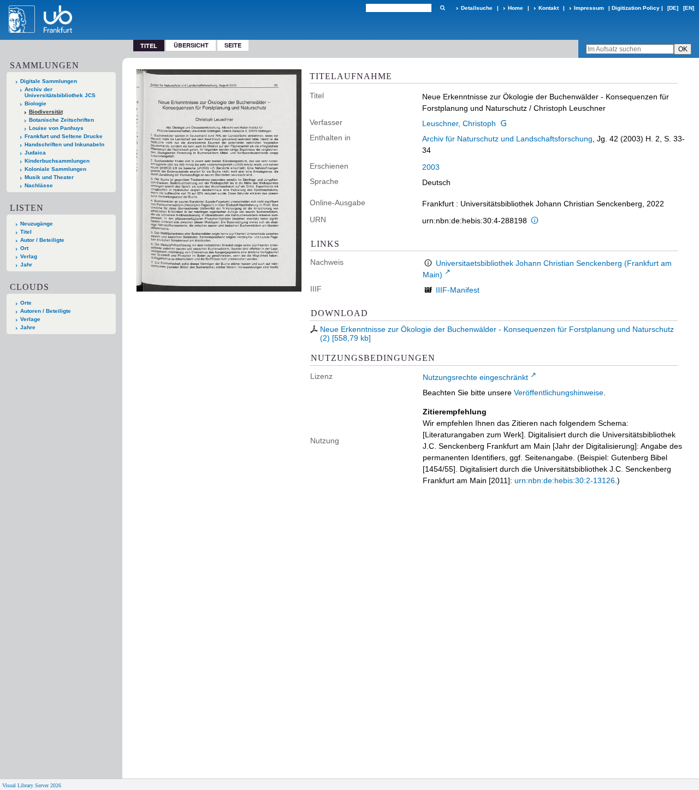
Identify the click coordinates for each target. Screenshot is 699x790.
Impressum (589, 8)
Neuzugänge (36, 224)
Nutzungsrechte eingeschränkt (475, 377)
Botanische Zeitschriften (61, 120)
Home (515, 8)
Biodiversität (46, 112)
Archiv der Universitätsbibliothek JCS (60, 92)
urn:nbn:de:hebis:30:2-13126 (564, 480)
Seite (232, 45)
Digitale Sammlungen (48, 81)
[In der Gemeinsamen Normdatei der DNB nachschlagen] (503, 123)
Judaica (35, 153)
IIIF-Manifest (457, 290)
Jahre (27, 327)
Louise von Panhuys (56, 128)
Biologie (35, 103)
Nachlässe (39, 185)
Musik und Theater (49, 177)
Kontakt (548, 8)
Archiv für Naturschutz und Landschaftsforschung (507, 138)
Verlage (30, 319)
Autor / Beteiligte (42, 240)
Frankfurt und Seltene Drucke (64, 136)
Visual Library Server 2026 (31, 785)
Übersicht (191, 45)
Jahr (26, 265)
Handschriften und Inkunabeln (64, 144)
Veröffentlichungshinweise (558, 392)
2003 (431, 167)
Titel (26, 232)
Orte (26, 303)
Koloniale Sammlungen (55, 169)
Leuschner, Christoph (459, 123)
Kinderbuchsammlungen (57, 161)
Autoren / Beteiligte (45, 311)
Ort (24, 248)
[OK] (442, 8)
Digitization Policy (636, 8)
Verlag (28, 256)
